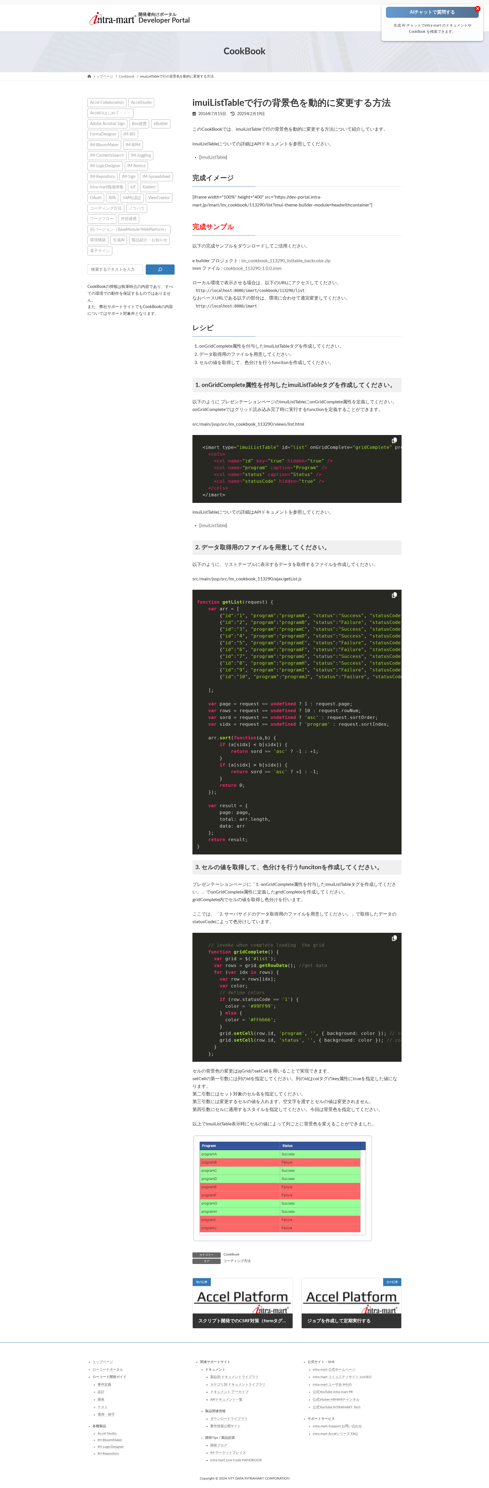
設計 (101, 1392)
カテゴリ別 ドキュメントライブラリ (237, 1384)
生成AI (119, 240)
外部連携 (129, 219)
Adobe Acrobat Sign (107, 123)
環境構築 (98, 240)
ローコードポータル (108, 1369)
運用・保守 (106, 1414)
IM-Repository (102, 176)
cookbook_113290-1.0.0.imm (253, 268)
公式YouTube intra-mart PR (333, 1392)
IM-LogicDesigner (105, 166)
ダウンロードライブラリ (229, 1418)
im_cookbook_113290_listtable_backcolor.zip (286, 261)
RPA (112, 197)
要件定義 (104, 1384)
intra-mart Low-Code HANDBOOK (236, 1460)
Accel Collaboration (107, 102)
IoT (133, 187)
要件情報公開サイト (225, 1426)
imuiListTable (213, 157)
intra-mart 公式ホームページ (334, 1369)
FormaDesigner (103, 134)
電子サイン (100, 250)
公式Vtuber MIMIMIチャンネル (336, 1399)
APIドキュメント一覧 (226, 1399)
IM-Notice (136, 166)
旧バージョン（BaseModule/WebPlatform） (129, 229)
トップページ (103, 1362)
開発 (101, 1399)
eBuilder (161, 123)
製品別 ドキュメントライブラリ (234, 1377)
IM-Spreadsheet (156, 176)
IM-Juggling (141, 155)
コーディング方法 (237, 1261)
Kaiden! (149, 187)
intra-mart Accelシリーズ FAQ (335, 1433)
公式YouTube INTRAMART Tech (337, 1407)
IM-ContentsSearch (107, 155)
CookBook (231, 1254)
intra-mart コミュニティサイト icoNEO (342, 1377)
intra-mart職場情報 (106, 187)
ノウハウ (137, 208)
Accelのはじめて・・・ (110, 113)
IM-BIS (129, 134)
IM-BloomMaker (104, 145)
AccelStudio (141, 102)
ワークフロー (102, 219)
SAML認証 (132, 197)
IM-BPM (133, 145)
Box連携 (139, 123)
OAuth (96, 197)
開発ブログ (218, 1445)
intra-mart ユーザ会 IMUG (332, 1384)
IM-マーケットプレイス (228, 1452)
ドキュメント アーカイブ (229, 1392)
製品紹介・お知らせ (149, 240)
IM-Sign (129, 176)
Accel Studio (107, 1433)
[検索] (160, 269)
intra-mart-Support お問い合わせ (337, 1426)
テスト (103, 1407)
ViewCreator (159, 197)
